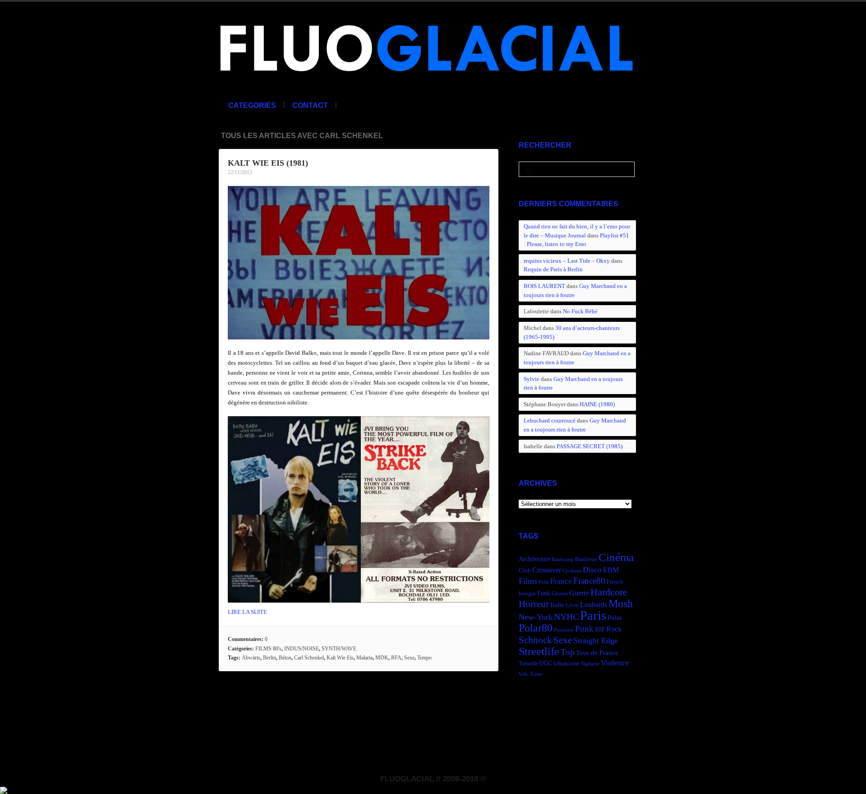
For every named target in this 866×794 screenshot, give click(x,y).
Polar (615, 617)
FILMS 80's (268, 648)
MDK (381, 658)
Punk (584, 628)
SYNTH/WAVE (339, 648)
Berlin (269, 658)
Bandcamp (563, 559)
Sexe (409, 658)
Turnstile (528, 663)
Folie (544, 582)
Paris (593, 615)
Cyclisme (571, 570)
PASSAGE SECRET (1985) (589, 446)
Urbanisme (566, 663)
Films (528, 580)
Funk (543, 593)
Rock (614, 629)
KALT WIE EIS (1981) (268, 162)
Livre (572, 605)
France (561, 581)
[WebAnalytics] (3, 789)
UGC (545, 663)
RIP (600, 629)
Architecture (534, 559)
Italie (557, 604)
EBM (611, 570)
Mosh (620, 603)
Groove (560, 593)
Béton (285, 658)
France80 (589, 580)
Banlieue (586, 559)
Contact (310, 105)
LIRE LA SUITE (247, 611)
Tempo (424, 658)
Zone (536, 674)
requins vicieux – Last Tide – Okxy (567, 260)
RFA (396, 658)
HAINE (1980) (597, 404)
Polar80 (536, 628)
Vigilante (590, 663)
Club (525, 570)
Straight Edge (595, 640)
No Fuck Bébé (580, 311)
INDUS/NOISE (301, 648)
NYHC (566, 617)
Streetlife (539, 651)
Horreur (534, 604)
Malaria (364, 658)
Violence (615, 663)
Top (568, 652)
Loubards (593, 604)
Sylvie (531, 379)
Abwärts (251, 658)
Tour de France (597, 652)
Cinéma (616, 557)
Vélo (524, 674)
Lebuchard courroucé (550, 420)
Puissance (564, 629)
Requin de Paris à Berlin (553, 269)
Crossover (546, 570)
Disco (592, 569)
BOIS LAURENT (544, 286)
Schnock (535, 640)
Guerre (579, 593)
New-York (536, 617)
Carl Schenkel (309, 658)
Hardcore (608, 592)
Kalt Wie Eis (340, 658)
